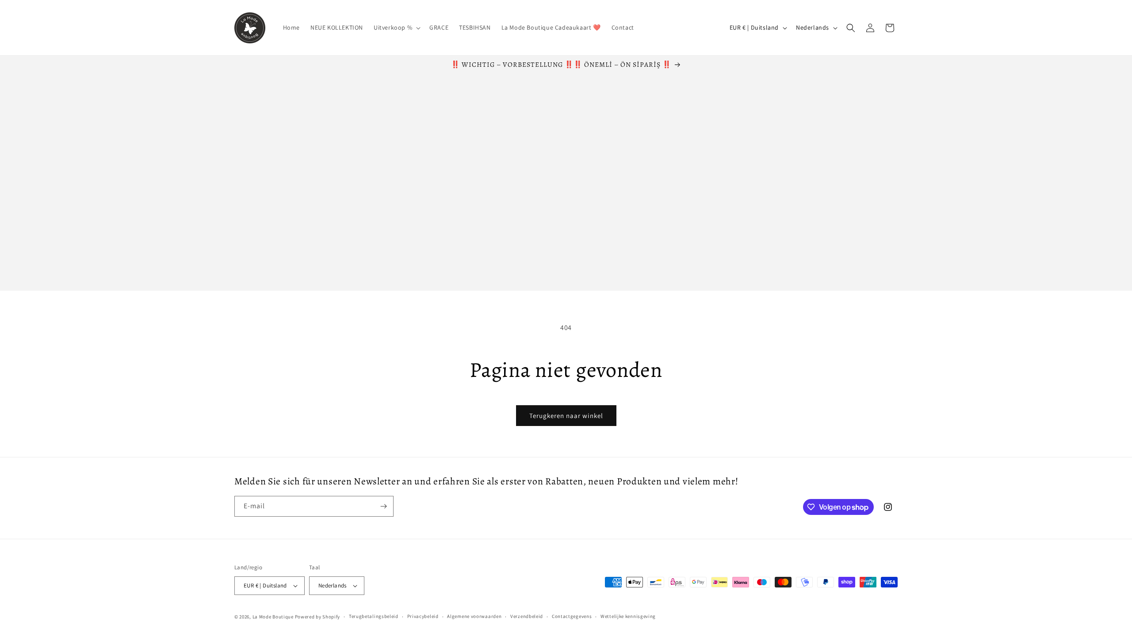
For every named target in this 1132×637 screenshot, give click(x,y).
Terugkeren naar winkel (566, 415)
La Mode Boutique (273, 617)
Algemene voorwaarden (474, 616)
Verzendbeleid (526, 616)
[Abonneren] (383, 506)
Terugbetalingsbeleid (373, 616)
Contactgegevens (572, 616)
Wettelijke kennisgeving (628, 616)
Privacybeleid (423, 616)
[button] (396, 27)
